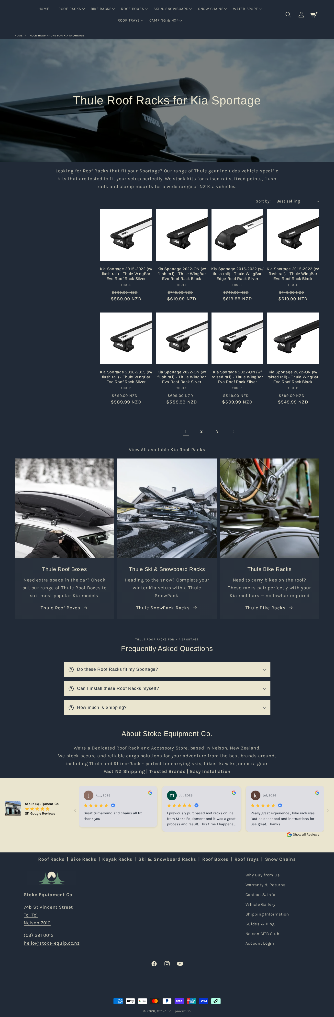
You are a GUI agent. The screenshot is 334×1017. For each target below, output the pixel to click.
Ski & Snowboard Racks (167, 859)
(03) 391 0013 (39, 935)
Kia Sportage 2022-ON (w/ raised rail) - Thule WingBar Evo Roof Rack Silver (237, 377)
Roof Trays (246, 859)
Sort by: (263, 201)
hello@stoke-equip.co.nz (52, 943)
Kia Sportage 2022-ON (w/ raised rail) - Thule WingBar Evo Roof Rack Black (293, 377)
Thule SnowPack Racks (162, 608)
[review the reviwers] (150, 793)
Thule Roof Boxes (60, 608)
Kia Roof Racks (187, 449)
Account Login (259, 943)
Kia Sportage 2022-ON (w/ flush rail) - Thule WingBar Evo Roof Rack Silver (181, 377)
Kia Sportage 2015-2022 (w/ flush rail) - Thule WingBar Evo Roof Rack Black (293, 274)
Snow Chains (280, 859)
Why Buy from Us (262, 875)
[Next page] (233, 431)
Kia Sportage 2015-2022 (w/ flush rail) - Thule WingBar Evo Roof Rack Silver (126, 274)
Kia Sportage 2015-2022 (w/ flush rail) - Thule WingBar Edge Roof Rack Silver (237, 274)
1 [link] (186, 431)
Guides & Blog (260, 924)
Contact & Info (260, 894)
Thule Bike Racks (265, 608)
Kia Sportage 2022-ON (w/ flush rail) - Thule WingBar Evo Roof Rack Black (181, 274)
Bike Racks (83, 859)
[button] (71, 9)
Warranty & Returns (265, 885)
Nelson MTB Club (262, 933)
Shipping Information (267, 914)
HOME (19, 35)
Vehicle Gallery (260, 904)
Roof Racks (51, 859)
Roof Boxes (215, 859)
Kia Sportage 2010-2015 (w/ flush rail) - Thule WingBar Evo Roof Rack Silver (126, 377)
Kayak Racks (117, 859)
